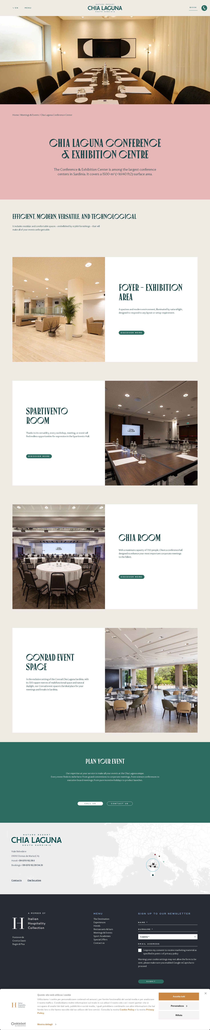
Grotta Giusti (19, 941)
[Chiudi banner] (206, 993)
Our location (34, 880)
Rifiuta (179, 1015)
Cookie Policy (127, 1009)
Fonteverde (18, 937)
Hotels (97, 926)
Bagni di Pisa (18, 944)
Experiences (100, 922)
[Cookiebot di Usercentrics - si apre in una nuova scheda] (18, 1024)
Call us (90, 804)
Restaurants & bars (103, 929)
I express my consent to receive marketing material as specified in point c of (170, 952)
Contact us (120, 804)
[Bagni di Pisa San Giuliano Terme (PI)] (155, 854)
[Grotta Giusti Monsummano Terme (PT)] (159, 856)
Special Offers (100, 940)
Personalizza (177, 1006)
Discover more (131, 333)
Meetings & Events (29, 115)
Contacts (16, 880)
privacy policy (171, 954)
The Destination (101, 919)
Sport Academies (102, 936)
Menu (28, 8)
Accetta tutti (179, 996)
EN (16, 8)
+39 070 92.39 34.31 (32, 865)
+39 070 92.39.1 (26, 861)
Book (193, 7)
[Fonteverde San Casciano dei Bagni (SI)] (163, 861)
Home (15, 115)
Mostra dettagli (45, 1024)
